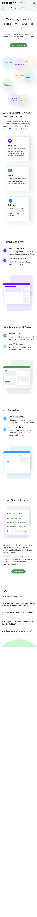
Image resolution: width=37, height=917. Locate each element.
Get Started (18, 571)
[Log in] (34, 2)
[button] (18, 596)
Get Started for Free (18, 45)
